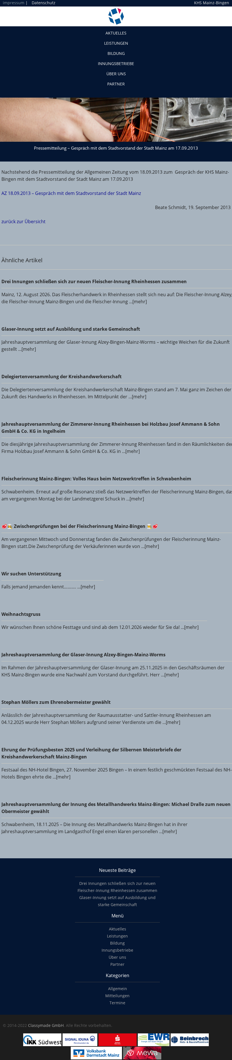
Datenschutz (43, 2)
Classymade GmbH (46, 1025)
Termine (117, 1002)
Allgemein (117, 988)
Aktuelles (116, 33)
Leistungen (116, 43)
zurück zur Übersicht (23, 221)
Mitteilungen (117, 995)
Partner (116, 84)
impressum (13, 2)
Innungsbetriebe (116, 63)
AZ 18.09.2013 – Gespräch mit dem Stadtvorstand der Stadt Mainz (71, 193)
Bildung (116, 53)
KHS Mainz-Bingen (211, 3)
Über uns (116, 73)
